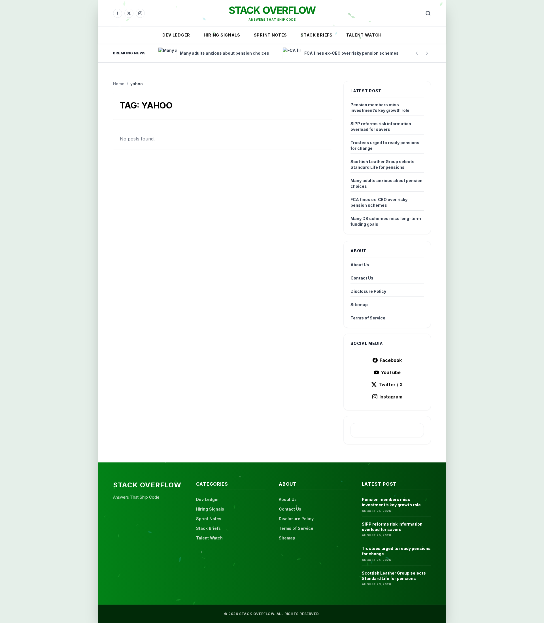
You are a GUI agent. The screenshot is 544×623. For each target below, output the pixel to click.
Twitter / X (391, 384)
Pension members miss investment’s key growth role (379, 107)
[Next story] (427, 53)
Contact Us (361, 278)
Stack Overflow (272, 10)
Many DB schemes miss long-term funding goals (385, 221)
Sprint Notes (270, 35)
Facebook (391, 360)
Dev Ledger (176, 35)
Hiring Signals (222, 35)
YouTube (391, 372)
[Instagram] (140, 13)
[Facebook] (117, 13)
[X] (128, 13)
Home (118, 83)
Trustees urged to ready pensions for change (384, 145)
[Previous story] (417, 53)
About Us (359, 264)
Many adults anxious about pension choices (386, 183)
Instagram (390, 397)
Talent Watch (364, 35)
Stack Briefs (316, 35)
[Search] (428, 13)
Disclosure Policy (368, 291)
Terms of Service (367, 317)
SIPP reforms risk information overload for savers (380, 126)
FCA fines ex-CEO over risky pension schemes (378, 202)
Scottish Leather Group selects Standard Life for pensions (382, 164)
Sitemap (359, 304)
